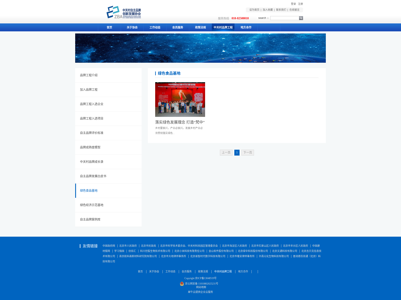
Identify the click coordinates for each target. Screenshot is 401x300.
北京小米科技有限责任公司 (189, 251)
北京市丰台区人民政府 (295, 245)
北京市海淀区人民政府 (234, 245)
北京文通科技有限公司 (284, 251)
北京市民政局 (148, 245)
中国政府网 (109, 245)
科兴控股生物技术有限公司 (155, 251)
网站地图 (200, 287)
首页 (109, 27)
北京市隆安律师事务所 (242, 256)
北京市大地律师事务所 (173, 256)
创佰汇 (132, 251)
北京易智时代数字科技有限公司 (207, 256)
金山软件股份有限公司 (221, 251)
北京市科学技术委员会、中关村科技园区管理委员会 (189, 245)
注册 (300, 4)
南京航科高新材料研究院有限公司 (138, 256)
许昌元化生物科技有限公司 (274, 256)
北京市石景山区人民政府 (265, 245)
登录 (293, 4)
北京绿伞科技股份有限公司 (253, 251)
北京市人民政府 (128, 245)
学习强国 (119, 251)
